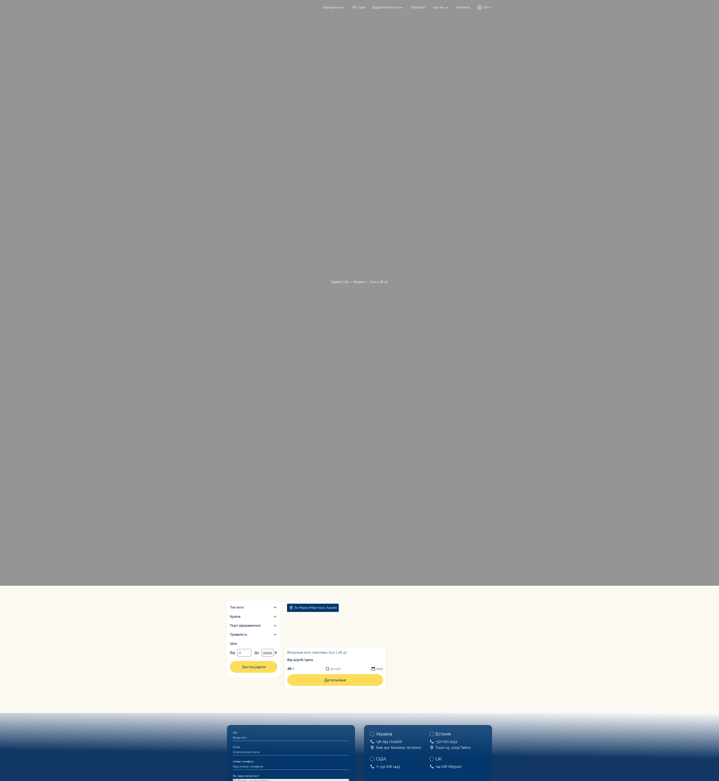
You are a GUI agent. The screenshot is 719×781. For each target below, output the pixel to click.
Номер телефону (244, 761)
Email (237, 747)
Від (232, 653)
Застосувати (254, 667)
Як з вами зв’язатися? (247, 775)
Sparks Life (340, 282)
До (256, 653)
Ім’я (236, 732)
